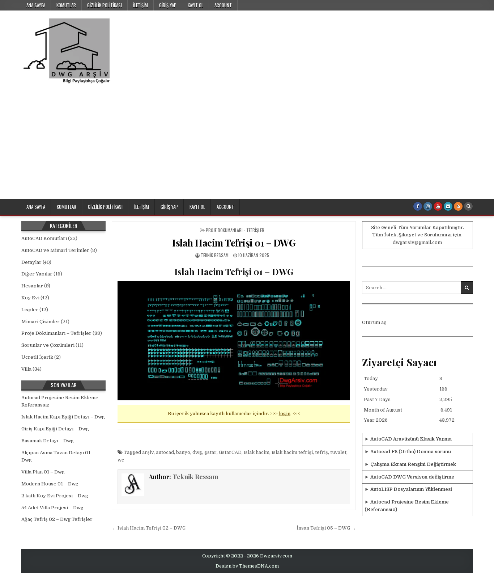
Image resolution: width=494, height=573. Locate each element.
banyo (183, 452)
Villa (26, 369)
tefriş (321, 452)
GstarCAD (230, 452)
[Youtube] (438, 206)
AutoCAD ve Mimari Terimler (55, 250)
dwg (197, 452)
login (284, 413)
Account (223, 5)
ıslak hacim (256, 452)
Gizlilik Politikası (104, 5)
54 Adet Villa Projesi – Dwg (52, 507)
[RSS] (458, 206)
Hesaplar (32, 285)
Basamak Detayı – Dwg (47, 440)
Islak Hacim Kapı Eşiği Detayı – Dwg (63, 417)
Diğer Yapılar (36, 274)
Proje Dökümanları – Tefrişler (56, 333)
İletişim (140, 5)
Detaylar (31, 262)
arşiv (148, 452)
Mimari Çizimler (40, 321)
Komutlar (66, 5)
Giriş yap (167, 5)
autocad (165, 452)
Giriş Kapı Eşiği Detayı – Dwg (55, 428)
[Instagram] (427, 206)
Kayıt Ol (195, 5)
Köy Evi (30, 297)
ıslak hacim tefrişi (292, 452)
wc (121, 460)
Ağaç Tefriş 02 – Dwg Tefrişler (57, 519)
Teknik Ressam (215, 255)
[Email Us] (448, 206)
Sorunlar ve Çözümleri (47, 345)
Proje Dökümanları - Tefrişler (235, 230)
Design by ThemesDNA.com (247, 566)
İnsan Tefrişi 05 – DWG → (326, 528)
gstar (210, 452)
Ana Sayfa (35, 5)
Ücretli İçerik (37, 357)
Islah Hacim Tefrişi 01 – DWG (233, 242)
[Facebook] (417, 206)
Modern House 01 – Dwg (49, 483)
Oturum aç (374, 322)
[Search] (468, 206)
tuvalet (338, 452)
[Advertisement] (247, 144)
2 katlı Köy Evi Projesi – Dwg (54, 495)
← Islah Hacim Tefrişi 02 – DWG (149, 528)
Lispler (29, 309)
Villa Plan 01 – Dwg (43, 472)
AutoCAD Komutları (44, 238)
